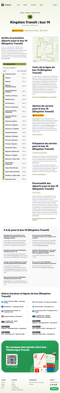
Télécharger (54, 388)
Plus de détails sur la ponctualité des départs (44, 219)
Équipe (13, 384)
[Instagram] (50, 384)
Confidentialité (15, 388)
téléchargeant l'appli (43, 245)
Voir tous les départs (38, 174)
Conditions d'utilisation (17, 389)
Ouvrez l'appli (44, 84)
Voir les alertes (37, 134)
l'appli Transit (35, 162)
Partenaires (33, 4)
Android (16, 366)
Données (31, 384)
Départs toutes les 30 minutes (32, 30)
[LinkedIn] (56, 384)
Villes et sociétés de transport (36, 382)
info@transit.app (54, 382)
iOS (12, 366)
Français (55, 4)
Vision (18, 4)
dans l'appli (16, 255)
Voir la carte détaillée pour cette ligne (44, 97)
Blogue (41, 4)
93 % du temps (45, 30)
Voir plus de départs (9, 68)
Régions (25, 4)
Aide (2, 388)
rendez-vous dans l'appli (48, 267)
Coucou (3, 380)
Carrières (14, 386)
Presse (3, 386)
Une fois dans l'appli (50, 125)
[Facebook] (54, 384)
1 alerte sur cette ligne (18, 30)
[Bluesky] (52, 384)
